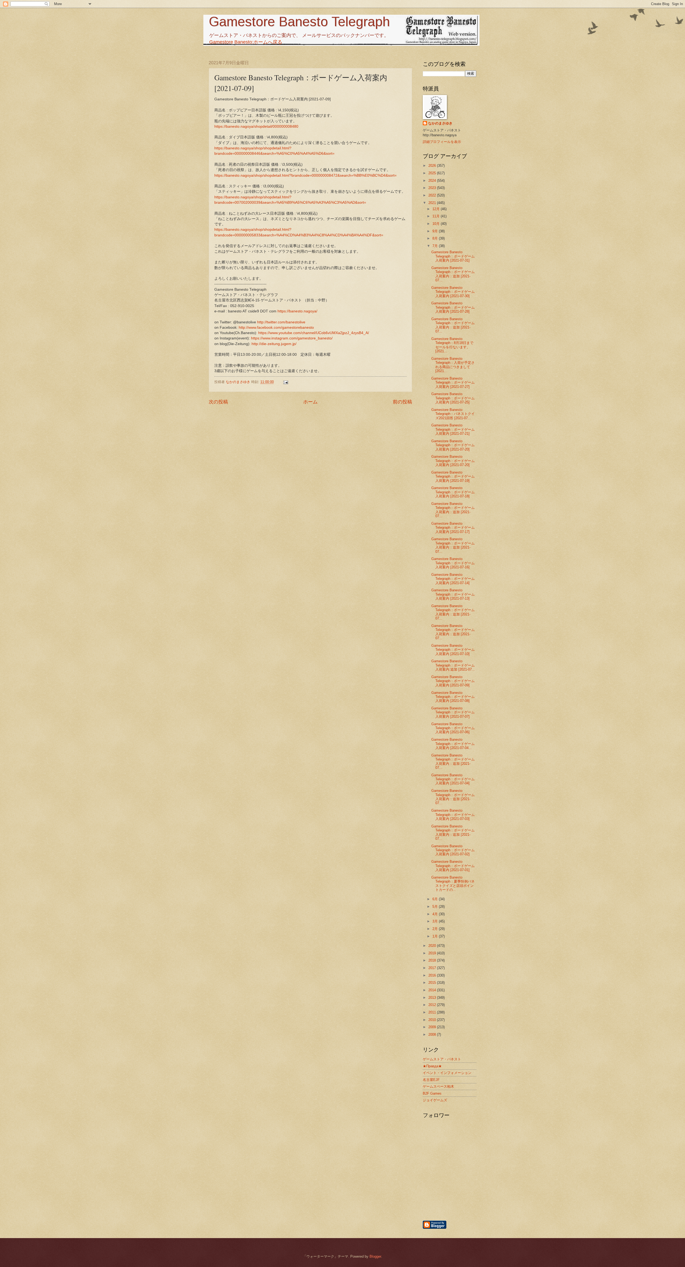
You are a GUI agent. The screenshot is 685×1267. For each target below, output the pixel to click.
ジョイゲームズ (435, 1100)
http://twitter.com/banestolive (281, 322)
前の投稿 (402, 401)
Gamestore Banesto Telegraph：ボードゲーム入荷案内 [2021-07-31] (453, 256)
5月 (435, 907)
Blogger (375, 1256)
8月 (435, 238)
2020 (432, 946)
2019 (432, 953)
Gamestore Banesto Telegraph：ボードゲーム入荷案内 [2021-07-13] (453, 594)
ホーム (310, 401)
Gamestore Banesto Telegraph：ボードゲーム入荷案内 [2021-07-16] (453, 563)
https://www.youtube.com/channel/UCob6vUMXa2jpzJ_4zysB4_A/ (313, 333)
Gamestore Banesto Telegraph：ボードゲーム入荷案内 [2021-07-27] (453, 382)
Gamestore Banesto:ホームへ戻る (245, 42)
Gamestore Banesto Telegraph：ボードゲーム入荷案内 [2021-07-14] (453, 579)
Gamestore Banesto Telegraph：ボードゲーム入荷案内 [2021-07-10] (453, 650)
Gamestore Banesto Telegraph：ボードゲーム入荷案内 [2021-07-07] (453, 712)
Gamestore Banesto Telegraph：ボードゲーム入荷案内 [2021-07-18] (453, 492)
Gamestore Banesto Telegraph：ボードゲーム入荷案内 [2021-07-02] (453, 850)
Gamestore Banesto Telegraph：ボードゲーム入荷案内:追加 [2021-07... (453, 665)
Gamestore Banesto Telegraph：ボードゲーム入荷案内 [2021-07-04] (453, 779)
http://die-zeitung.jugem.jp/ (274, 344)
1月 (435, 936)
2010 (432, 1020)
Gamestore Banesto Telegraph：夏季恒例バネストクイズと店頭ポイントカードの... (453, 883)
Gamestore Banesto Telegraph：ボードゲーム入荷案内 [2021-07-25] (453, 398)
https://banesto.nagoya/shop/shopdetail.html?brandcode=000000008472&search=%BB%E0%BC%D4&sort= (305, 175)
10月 (436, 224)
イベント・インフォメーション (447, 1073)
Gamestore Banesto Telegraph (299, 21)
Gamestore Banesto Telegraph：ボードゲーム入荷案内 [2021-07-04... (453, 743)
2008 (432, 1034)
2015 (432, 983)
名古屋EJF (431, 1080)
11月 (436, 216)
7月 (435, 246)
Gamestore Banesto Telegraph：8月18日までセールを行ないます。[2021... (452, 345)
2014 (432, 990)
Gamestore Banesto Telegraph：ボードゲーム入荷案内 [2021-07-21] (453, 429)
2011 (432, 1012)
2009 (432, 1027)
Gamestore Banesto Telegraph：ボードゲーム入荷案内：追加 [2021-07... (453, 274)
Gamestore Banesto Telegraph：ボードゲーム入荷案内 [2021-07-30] (453, 292)
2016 (432, 975)
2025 (432, 173)
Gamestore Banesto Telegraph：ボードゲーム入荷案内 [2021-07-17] (453, 527)
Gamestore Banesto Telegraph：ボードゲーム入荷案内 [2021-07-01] (453, 866)
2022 (432, 195)
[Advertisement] (478, 1191)
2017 (432, 968)
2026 (432, 166)
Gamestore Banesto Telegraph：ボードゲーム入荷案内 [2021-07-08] (453, 697)
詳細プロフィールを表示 (442, 142)
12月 (436, 209)
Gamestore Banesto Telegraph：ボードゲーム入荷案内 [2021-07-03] (453, 814)
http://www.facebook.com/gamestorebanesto (276, 328)
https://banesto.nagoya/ (297, 311)
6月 (435, 899)
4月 (435, 914)
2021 (432, 203)
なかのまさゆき (440, 123)
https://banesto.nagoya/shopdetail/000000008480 (256, 126)
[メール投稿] (285, 382)
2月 (435, 929)
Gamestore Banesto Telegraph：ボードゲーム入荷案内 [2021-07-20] (453, 445)
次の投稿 (218, 401)
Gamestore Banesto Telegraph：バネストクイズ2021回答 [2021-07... (453, 414)
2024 (432, 181)
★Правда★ (432, 1066)
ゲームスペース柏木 (438, 1086)
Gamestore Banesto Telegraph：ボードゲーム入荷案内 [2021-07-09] (453, 681)
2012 (432, 1005)
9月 (435, 231)
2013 (432, 998)
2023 (432, 188)
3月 (435, 921)
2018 (432, 960)
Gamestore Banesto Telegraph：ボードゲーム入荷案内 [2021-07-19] (453, 476)
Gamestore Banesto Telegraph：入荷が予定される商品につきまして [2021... (453, 365)
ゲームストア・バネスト (442, 1059)
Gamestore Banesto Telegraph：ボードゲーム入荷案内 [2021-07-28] (453, 307)
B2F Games (432, 1093)
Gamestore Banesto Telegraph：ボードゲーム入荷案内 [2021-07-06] (453, 728)
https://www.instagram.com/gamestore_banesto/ (292, 338)
